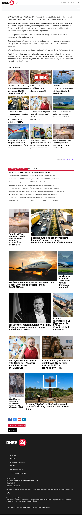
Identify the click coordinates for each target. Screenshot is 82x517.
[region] (16, 3)
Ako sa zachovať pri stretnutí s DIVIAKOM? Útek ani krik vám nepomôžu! (31, 182)
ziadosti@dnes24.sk (68, 489)
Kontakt (13, 455)
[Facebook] (10, 419)
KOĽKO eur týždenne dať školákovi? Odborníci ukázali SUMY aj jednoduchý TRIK (34, 201)
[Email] (19, 419)
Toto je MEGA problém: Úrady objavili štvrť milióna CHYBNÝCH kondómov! (32, 197)
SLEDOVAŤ (12, 430)
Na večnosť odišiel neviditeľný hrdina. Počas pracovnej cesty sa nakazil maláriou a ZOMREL (37, 191)
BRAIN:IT (47, 507)
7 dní (29, 169)
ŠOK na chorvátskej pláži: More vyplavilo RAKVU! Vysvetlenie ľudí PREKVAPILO (33, 194)
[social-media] (8, 493)
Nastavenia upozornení (18, 473)
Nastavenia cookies (16, 469)
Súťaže (12, 466)
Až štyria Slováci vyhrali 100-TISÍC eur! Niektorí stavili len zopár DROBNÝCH (32, 185)
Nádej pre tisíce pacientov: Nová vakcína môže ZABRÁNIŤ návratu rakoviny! (32, 176)
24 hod (34, 169)
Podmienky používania (17, 462)
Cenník (12, 459)
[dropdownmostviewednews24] (41, 205)
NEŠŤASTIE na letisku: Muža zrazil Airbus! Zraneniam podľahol (30, 172)
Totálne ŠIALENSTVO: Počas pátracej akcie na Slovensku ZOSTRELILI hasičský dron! (34, 179)
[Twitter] (15, 419)
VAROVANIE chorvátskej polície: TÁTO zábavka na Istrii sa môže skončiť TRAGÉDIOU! (35, 188)
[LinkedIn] (24, 419)
